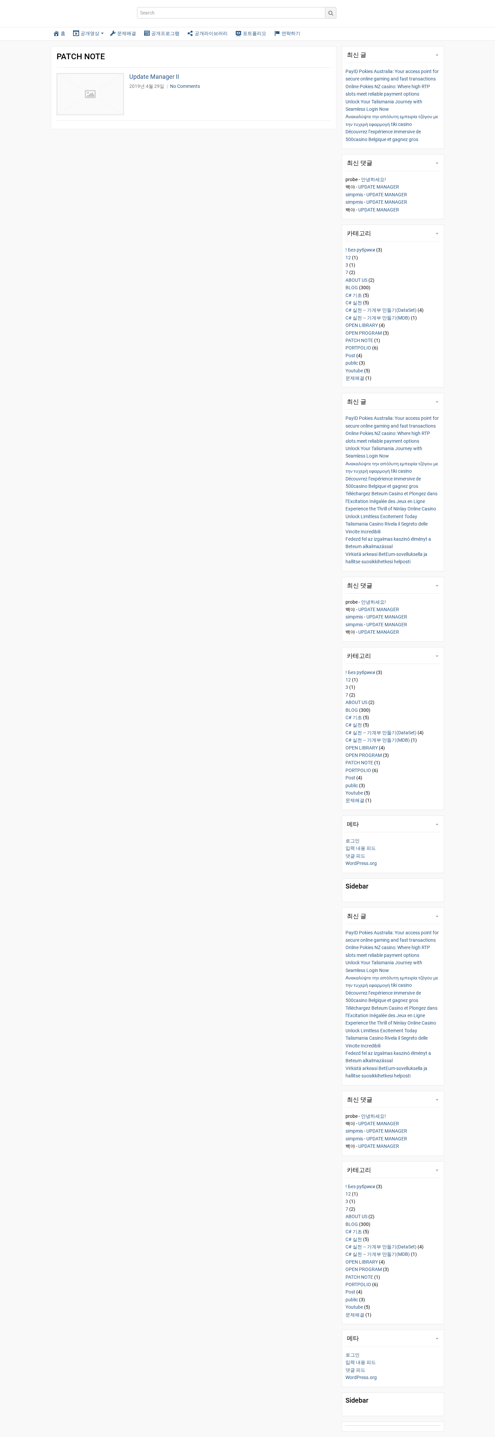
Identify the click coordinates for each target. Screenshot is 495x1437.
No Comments (185, 86)
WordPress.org (361, 863)
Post (350, 355)
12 (348, 257)
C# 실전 (353, 302)
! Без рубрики (360, 250)
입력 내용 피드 (360, 848)
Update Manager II (154, 76)
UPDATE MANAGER (378, 187)
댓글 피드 (355, 856)
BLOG (351, 287)
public (351, 363)
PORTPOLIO (358, 347)
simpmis (354, 194)
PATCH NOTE (359, 340)
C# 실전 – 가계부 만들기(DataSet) (381, 310)
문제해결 (354, 378)
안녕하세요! (373, 179)
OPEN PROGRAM (363, 333)
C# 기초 (353, 295)
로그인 (352, 840)
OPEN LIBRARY (361, 325)
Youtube (354, 370)
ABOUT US (356, 280)
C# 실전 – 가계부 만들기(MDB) (377, 318)
